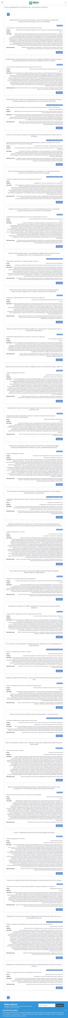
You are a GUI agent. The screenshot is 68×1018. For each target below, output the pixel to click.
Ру (65, 2)
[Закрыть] (66, 1010)
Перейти (59, 52)
